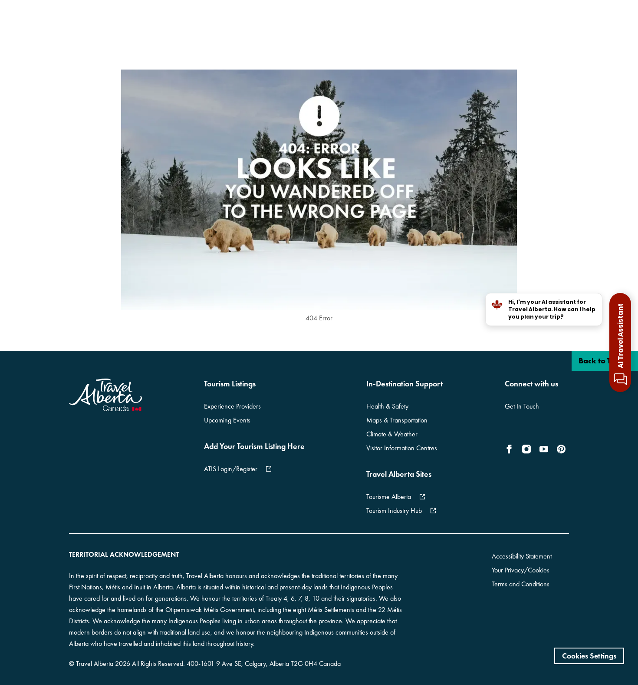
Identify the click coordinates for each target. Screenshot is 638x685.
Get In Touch (522, 406)
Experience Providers (232, 406)
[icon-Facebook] (511, 449)
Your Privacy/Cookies (520, 570)
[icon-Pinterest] (561, 449)
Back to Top (600, 361)
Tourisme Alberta (388, 496)
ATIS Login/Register (230, 468)
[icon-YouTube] (544, 449)
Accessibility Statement (522, 556)
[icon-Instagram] (526, 449)
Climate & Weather (392, 434)
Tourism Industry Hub (394, 510)
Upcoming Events (227, 420)
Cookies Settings (589, 656)
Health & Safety (387, 406)
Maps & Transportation (397, 420)
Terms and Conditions (520, 584)
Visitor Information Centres (401, 447)
